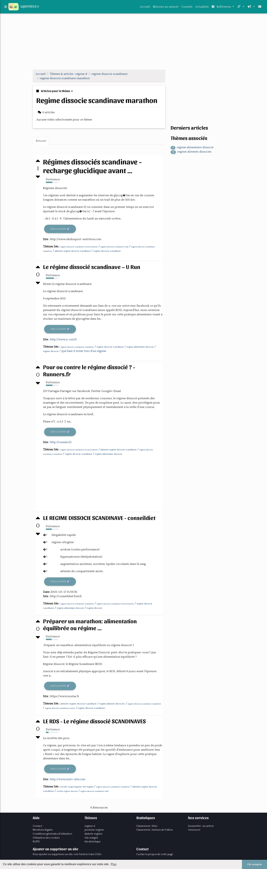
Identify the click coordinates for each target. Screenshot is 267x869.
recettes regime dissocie (67, 791)
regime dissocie (51, 351)
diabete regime (93, 833)
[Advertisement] (133, 41)
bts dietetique (92, 841)
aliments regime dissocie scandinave (73, 251)
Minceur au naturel (165, 6)
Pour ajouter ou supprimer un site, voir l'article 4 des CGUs (67, 854)
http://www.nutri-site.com (67, 779)
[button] (240, 6)
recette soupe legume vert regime (77, 787)
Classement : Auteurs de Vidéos (154, 829)
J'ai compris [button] (254, 864)
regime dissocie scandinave (107, 251)
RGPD (36, 841)
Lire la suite (58, 229)
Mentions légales (43, 829)
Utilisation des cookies (46, 837)
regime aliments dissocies (112, 704)
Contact (37, 826)
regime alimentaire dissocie (140, 347)
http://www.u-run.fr (63, 339)
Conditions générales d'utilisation (52, 833)
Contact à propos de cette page (154, 854)
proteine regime (94, 829)
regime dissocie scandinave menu (60, 708)
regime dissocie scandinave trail (114, 247)
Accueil (145, 6)
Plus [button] (113, 864)
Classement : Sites (146, 826)
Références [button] (224, 6)
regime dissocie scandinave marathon (77, 347)
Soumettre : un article (201, 826)
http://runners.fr (61, 442)
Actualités (202, 6)
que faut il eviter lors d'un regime (83, 351)
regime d (89, 826)
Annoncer (194, 829)
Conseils (186, 6)
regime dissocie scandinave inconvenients (79, 247)
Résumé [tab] (41, 140)
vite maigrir (91, 837)
